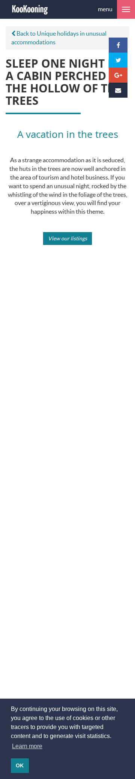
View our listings (67, 238)
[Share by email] (118, 90)
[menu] (126, 9)
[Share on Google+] (118, 75)
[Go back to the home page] (30, 9)
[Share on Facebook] (118, 45)
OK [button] (20, 765)
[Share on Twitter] (118, 60)
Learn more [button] (27, 746)
